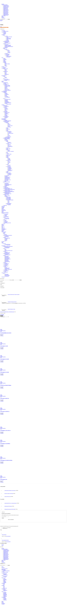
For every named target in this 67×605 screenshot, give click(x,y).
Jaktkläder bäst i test (5, 13)
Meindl (3, 208)
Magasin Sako (6, 259)
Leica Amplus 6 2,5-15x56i (4, 372)
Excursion (9, 124)
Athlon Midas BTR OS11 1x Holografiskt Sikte (10, 503)
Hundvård (6, 86)
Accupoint (9, 165)
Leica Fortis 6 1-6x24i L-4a (4, 398)
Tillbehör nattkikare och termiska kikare (10, 189)
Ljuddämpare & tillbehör (6, 253)
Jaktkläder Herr (5, 111)
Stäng (1, 331)
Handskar (6, 108)
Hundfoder (4, 83)
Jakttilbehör (4, 92)
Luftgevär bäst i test (5, 559)
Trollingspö (4, 61)
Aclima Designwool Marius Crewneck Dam (9, 490)
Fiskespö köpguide (5, 557)
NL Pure (9, 135)
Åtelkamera (4, 574)
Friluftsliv (3, 66)
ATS (8, 200)
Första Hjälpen (7, 216)
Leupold (8, 153)
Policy (2, 545)
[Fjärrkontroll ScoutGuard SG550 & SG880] (3, 509)
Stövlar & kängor (4, 231)
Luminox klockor (7, 218)
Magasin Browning (7, 257)
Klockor (4, 217)
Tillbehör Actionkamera (8, 45)
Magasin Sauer (7, 260)
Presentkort (4, 220)
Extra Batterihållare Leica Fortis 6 (5, 332)
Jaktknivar (6, 93)
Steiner (7, 130)
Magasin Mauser (7, 258)
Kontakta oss (3, 562)
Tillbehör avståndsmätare (8, 120)
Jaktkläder (3, 104)
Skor (4, 233)
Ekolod (4, 58)
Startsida (3, 548)
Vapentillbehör (3, 245)
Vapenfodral (6, 264)
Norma (6, 77)
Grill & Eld (4, 67)
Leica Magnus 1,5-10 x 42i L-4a (5, 430)
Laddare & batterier (9, 56)
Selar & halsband (7, 89)
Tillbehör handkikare (7, 137)
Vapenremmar (6, 265)
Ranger (9, 158)
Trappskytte (6, 47)
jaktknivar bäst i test (5, 9)
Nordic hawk (3, 209)
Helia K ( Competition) (11, 151)
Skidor (4, 223)
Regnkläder (6, 117)
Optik (2, 211)
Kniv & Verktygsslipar (7, 99)
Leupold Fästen (7, 175)
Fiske (2, 57)
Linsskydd (6, 176)
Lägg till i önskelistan (3, 330)
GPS (4, 35)
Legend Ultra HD (10, 125)
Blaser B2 (9, 142)
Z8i (8, 163)
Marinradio (6, 53)
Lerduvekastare (7, 94)
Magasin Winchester (7, 261)
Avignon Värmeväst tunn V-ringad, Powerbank (13, 294)
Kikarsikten (6, 140)
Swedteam (3, 241)
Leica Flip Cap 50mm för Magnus (5, 385)
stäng (1, 26)
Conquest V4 (9, 173)
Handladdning (3, 75)
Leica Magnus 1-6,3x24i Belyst (5, 443)
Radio (4, 48)
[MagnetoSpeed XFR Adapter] (3, 506)
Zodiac (9, 52)
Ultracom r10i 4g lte (4, 534)
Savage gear (3, 228)
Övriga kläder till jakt (6, 116)
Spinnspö (4, 581)
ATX (8, 201)
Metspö (4, 580)
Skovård (6, 239)
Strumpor (6, 115)
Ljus (3, 182)
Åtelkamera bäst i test (6, 14)
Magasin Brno (6, 256)
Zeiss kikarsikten (9, 172)
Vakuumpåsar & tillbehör (8, 102)
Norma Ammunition (5, 31)
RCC (2, 226)
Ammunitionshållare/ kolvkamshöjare (8, 246)
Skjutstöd (4, 262)
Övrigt (6, 88)
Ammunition (3, 30)
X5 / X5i (9, 162)
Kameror (4, 43)
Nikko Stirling (8, 155)
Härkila (3, 81)
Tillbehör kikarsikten (7, 178)
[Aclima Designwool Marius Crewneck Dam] (3, 490)
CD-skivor (6, 214)
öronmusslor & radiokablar (5, 212)
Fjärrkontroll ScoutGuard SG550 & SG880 (10, 509)
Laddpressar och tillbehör (6, 79)
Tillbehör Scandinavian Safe (8, 269)
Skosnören (6, 238)
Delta (7, 127)
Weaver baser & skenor (8, 179)
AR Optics (9, 144)
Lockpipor (4, 33)
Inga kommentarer (8, 536)
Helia (8, 150)
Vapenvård (4, 271)
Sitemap (3, 544)
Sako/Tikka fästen (7, 177)
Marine (9, 126)
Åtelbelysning (6, 183)
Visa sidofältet (2, 314)
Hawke (7, 128)
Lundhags (3, 207)
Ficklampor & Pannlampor (8, 184)
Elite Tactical (9, 145)
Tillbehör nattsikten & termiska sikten (9, 191)
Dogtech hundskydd (7, 85)
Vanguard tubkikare (9, 203)
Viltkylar (6, 103)
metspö (4, 60)
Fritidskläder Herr (5, 71)
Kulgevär (4, 243)
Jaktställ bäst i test (5, 8)
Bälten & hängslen (7, 112)
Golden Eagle (9, 168)
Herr (4, 584)
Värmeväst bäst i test (5, 5)
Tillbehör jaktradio (7, 54)
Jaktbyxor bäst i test (5, 11)
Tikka (2, 242)
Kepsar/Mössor (4, 118)
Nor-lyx (6, 267)
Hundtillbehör (5, 84)
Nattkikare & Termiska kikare (8, 188)
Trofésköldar (6, 96)
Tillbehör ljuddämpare (7, 254)
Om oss (3, 561)
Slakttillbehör (6, 101)
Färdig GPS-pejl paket (9, 36)
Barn (4, 587)
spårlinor (3, 230)
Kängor (4, 232)
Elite (8, 123)
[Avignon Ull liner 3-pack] (3, 496)
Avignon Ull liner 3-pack (7, 496)
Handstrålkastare (7, 185)
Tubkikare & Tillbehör (6, 194)
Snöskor (6, 234)
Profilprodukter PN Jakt (8, 222)
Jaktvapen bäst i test (5, 7)
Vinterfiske (4, 62)
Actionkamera (6, 44)
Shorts (6, 73)
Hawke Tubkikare (9, 198)
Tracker (7, 39)
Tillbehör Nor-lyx (7, 268)
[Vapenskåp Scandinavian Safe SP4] (5, 301)
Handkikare (4, 592)
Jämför (1, 329)
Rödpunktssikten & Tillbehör (7, 192)
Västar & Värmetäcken (8, 90)
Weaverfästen (6, 180)
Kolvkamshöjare (7, 247)
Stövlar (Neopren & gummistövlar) (7, 235)
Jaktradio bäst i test (5, 553)
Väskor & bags (7, 276)
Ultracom (8, 40)
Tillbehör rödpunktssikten (8, 193)
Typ (3, 273)
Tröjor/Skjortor (7, 74)
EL (8, 134)
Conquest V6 (9, 174)
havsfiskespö (5, 59)
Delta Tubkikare (8, 197)
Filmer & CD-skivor (5, 213)
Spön (5, 65)
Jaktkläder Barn (5, 105)
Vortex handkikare (9, 136)
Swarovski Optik (9, 160)
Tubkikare (6, 196)
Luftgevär (3, 206)
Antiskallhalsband (5, 82)
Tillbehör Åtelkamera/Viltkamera (9, 46)
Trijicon (7, 164)
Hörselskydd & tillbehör (6, 41)
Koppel (6, 87)
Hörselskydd (6, 42)
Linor (5, 64)
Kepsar (6, 114)
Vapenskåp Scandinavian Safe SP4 (12, 301)
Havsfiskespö (5, 579)
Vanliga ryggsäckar (7, 275)
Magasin (4, 255)
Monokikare (4, 186)
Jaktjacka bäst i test (5, 555)
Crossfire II (9, 167)
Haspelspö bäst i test (5, 12)
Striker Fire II (9, 170)
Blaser (7, 141)
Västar (6, 70)
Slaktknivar (6, 100)
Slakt (4, 98)
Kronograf (4, 251)
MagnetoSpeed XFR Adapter (8, 506)
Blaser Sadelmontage (7, 138)
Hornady (6, 80)
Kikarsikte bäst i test (5, 6)
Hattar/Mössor (6, 113)
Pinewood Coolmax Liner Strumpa (9, 493)
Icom (8, 51)
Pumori (3, 225)
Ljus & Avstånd (4, 119)
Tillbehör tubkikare (7, 195)
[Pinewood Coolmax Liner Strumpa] (3, 493)
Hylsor (4, 76)
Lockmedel (4, 32)
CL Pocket (9, 132)
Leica (7, 129)
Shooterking (3, 229)
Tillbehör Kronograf (7, 252)
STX (8, 202)
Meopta (7, 154)
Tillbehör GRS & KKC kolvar (8, 250)
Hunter (9, 50)
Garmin (7, 37)
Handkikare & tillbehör (6, 121)
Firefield (6, 139)
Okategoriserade (4, 210)
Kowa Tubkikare (9, 199)
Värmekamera (5, 205)
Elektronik (3, 34)
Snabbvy (1, 356)
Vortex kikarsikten (9, 166)
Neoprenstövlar (7, 236)
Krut (4, 78)
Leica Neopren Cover (3, 479)
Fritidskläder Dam (5, 68)
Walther (7, 171)
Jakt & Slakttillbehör (4, 91)
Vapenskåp (4, 266)
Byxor (6, 69)
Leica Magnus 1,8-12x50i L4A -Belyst (6, 460)
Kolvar (4, 248)
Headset (7, 55)
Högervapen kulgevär (7, 244)
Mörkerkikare (5, 594)
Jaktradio (6, 49)
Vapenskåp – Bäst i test (6, 550)
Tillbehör (9, 159)
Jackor (6, 109)
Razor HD (9, 169)
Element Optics (8, 148)
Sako (2, 227)
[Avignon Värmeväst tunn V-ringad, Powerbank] (5, 294)
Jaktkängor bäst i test (5, 10)
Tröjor (5, 110)
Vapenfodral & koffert (6, 263)
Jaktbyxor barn (7, 106)
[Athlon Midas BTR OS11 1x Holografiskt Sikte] (3, 503)
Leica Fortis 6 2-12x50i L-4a (4, 411)
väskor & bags (3, 272)
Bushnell (8, 143)
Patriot (2, 224)
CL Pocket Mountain (10, 133)
